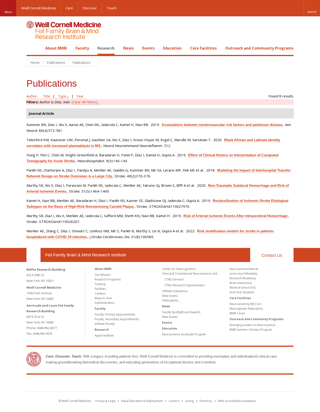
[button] (312, 8)
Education (172, 48)
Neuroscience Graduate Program (184, 334)
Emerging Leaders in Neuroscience (252, 325)
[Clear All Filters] (85, 102)
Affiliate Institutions (174, 291)
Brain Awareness (241, 283)
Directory (206, 401)
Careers (174, 401)
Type (62, 96)
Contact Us (271, 255)
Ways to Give (103, 298)
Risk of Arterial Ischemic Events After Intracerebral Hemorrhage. (235, 216)
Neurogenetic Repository (246, 309)
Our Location (33, 255)
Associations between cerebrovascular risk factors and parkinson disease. (222, 125)
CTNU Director (174, 279)
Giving (189, 401)
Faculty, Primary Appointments (115, 314)
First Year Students (242, 292)
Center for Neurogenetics (179, 269)
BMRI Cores (237, 313)
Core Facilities (203, 48)
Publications (170, 300)
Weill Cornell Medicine (38, 8)
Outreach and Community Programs (259, 48)
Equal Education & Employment (142, 401)
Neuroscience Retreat (244, 269)
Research (106, 48)
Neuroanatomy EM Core (245, 304)
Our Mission (103, 275)
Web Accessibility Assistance (237, 401)
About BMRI (56, 48)
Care (69, 8)
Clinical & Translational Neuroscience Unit (189, 274)
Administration (104, 303)
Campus (100, 293)
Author (31, 96)
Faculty (82, 48)
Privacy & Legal (105, 401)
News (128, 48)
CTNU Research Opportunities (184, 285)
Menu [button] (8, 12)
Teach (111, 8)
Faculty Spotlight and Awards (181, 312)
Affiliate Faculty (105, 324)
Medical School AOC (243, 288)
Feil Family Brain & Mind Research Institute (85, 255)
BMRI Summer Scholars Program (251, 330)
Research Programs (108, 279)
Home (31, 48)
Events (148, 48)
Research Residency (243, 278)
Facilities (100, 289)
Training (100, 284)
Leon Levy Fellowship (243, 274)
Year (80, 96)
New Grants (170, 296)
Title (46, 96)
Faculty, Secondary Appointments (117, 319)
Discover (90, 8)
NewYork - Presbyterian (199, 384)
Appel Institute (104, 335)
